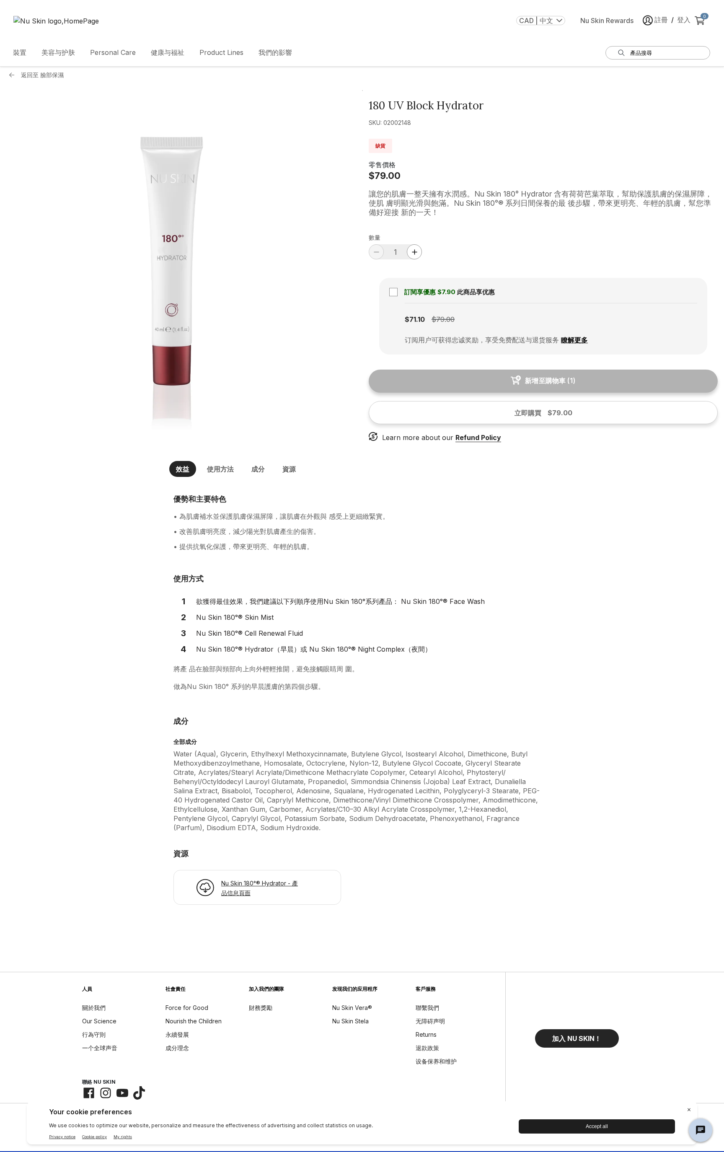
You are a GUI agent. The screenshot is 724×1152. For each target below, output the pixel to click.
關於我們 (94, 1007)
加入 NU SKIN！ (576, 1038)
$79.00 (385, 175)
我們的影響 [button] (275, 52)
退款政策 (427, 1047)
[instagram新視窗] (105, 1093)
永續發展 (177, 1034)
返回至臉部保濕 (42, 74)
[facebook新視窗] (89, 1093)
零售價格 (382, 165)
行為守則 (94, 1034)
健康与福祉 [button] (167, 52)
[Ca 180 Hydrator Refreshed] (180, 264)
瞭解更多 (574, 340)
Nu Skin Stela (350, 1021)
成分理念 (177, 1047)
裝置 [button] (19, 52)
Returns (426, 1034)
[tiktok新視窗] (139, 1093)
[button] (577, 1038)
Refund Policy (478, 437)
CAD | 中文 (536, 20)
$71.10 (415, 319)
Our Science (99, 1021)
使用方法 (220, 469)
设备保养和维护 (436, 1061)
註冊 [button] (661, 20)
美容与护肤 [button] (58, 52)
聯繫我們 (427, 1007)
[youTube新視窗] (122, 1093)
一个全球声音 (99, 1047)
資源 (289, 469)
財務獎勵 (260, 1007)
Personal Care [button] (113, 52)
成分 (258, 469)
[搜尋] (621, 53)
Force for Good (186, 1007)
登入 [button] (683, 20)
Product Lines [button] (221, 52)
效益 (182, 469)
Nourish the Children (193, 1021)
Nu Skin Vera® (352, 1007)
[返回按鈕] (14, 75)
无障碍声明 (430, 1021)
